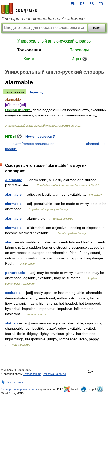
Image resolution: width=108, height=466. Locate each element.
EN (73, 4)
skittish (11, 323)
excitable (13, 293)
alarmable (13, 194)
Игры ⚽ (79, 59)
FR (101, 4)
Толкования (29, 50)
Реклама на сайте (54, 373)
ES (91, 4)
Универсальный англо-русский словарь (54, 41)
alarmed (92, 144)
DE (82, 4)
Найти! (96, 28)
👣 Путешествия (12, 382)
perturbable (15, 273)
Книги (29, 59)
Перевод (35, 92)
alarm (9, 242)
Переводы (79, 50)
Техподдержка (32, 373)
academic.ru (19, 8)
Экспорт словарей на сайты (19, 389)
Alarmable (13, 180)
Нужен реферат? (40, 136)
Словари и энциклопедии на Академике (43, 18)
